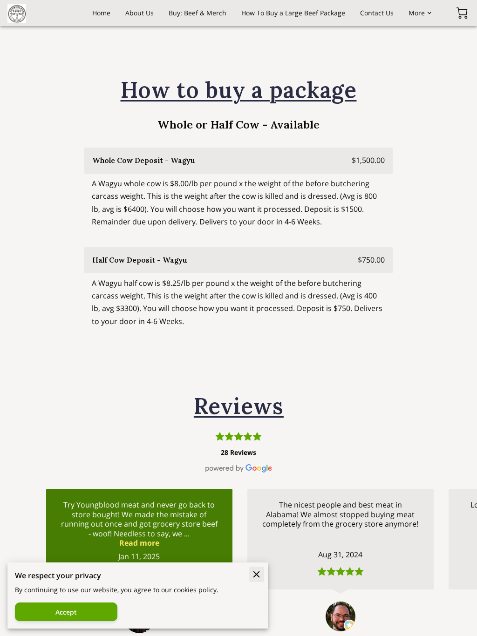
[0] (462, 13)
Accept (66, 612)
